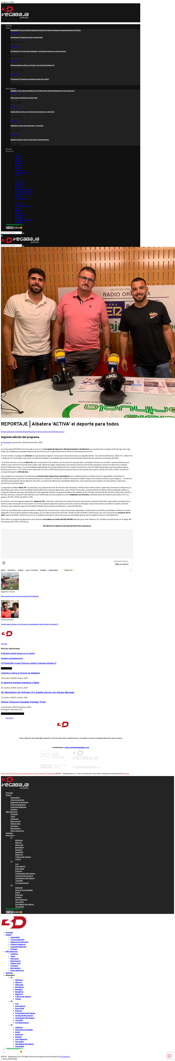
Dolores (18, 187)
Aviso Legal (5, 773)
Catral (17, 175)
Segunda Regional (18, 807)
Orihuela (18, 203)
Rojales (18, 213)
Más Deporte (34, 431)
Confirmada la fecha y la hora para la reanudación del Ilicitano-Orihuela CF (29, 624)
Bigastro (18, 170)
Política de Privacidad (20, 773)
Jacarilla (18, 196)
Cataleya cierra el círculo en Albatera (20, 673)
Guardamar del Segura (23, 194)
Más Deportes (11, 88)
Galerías (9, 149)
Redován (18, 211)
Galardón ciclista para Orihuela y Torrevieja (26, 126)
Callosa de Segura (22, 173)
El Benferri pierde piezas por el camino (18, 653)
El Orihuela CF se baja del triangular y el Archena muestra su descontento (38, 51)
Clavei (126, 773)
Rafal (17, 208)
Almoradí (18, 161)
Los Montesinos (21, 199)
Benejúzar (19, 163)
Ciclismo (13, 93)
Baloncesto (15, 821)
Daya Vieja (19, 185)
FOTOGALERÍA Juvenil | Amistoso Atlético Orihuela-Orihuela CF (28, 663)
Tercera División (17, 800)
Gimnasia (14, 819)
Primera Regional (18, 804)
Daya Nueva (19, 182)
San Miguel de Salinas (23, 220)
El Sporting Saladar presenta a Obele (20, 682)
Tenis (12, 816)
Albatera (18, 156)
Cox (16, 180)
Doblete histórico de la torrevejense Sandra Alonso (29, 140)
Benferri (18, 166)
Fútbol (8, 28)
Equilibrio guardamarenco (12, 658)
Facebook (9, 718)
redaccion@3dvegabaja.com (76, 747)
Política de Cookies (38, 773)
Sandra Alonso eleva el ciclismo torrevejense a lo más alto (32, 112)
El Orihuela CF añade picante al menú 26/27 (26, 37)
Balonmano (15, 828)
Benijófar (18, 168)
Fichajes (14, 809)
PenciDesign (65, 1056)
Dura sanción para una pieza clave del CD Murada (19, 596)
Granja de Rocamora (22, 192)
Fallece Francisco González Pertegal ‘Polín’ (23, 702)
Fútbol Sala (15, 823)
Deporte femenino (15, 431)
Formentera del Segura (24, 189)
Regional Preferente (19, 802)
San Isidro (19, 218)
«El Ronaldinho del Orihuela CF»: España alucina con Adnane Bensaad (37, 692)
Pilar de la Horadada (22, 206)
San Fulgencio (20, 215)
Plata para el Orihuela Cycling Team (24, 98)
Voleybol (14, 826)
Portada (9, 26)
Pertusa (6, 442)
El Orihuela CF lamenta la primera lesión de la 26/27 (29, 79)
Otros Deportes (45, 431)
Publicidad (51, 773)
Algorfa (18, 158)
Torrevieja (19, 222)
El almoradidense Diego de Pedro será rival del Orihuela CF (32, 65)
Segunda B (14, 33)
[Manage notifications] (169, 1056)
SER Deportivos (58, 431)
